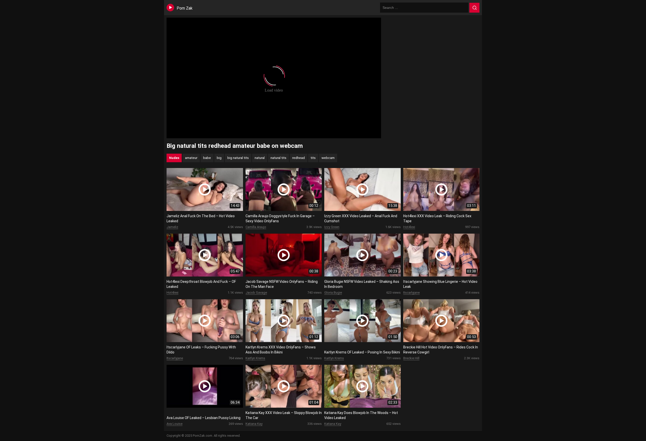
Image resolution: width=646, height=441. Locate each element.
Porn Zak (185, 8)
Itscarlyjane (411, 292)
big (219, 158)
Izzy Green (331, 227)
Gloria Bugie (333, 292)
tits (313, 158)
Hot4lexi (409, 227)
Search (474, 8)
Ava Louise (174, 424)
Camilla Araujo (256, 227)
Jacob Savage (256, 292)
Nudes (174, 158)
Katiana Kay (254, 424)
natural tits (278, 158)
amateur (191, 158)
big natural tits (238, 158)
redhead (298, 158)
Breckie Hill (411, 358)
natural (260, 158)
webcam (328, 158)
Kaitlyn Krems (255, 358)
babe (207, 158)
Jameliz (172, 227)
